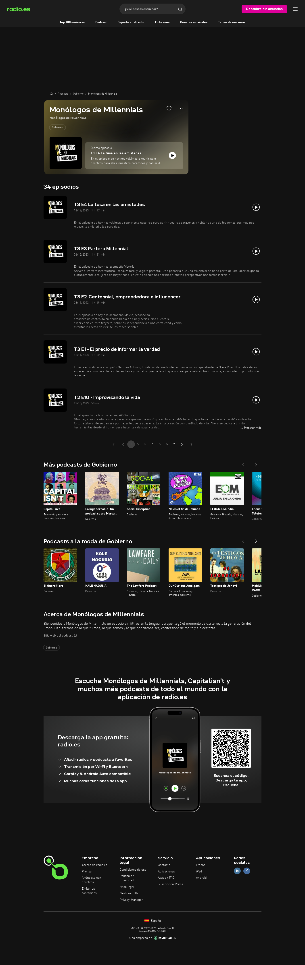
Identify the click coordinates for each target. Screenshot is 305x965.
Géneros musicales (193, 22)
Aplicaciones (166, 871)
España (155, 920)
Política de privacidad (127, 878)
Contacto (164, 865)
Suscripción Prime (170, 884)
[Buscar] (180, 9)
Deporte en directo (130, 22)
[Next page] (182, 444)
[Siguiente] (256, 462)
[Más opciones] (180, 108)
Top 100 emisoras (72, 22)
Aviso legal (127, 887)
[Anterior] (243, 462)
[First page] (114, 444)
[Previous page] (123, 444)
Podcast (101, 22)
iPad (199, 871)
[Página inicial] (51, 93)
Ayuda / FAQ (166, 877)
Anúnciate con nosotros (91, 880)
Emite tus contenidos (89, 891)
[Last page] (190, 444)
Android (201, 877)
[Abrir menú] (295, 9)
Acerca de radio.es (94, 865)
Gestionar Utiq (130, 893)
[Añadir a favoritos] (169, 108)
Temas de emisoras (231, 22)
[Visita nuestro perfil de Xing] (247, 870)
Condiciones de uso (133, 869)
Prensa (87, 871)
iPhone (200, 865)
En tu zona (162, 22)
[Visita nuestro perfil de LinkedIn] (237, 870)
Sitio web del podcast (58, 635)
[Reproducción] (172, 155)
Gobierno (57, 127)
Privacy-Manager (131, 899)
